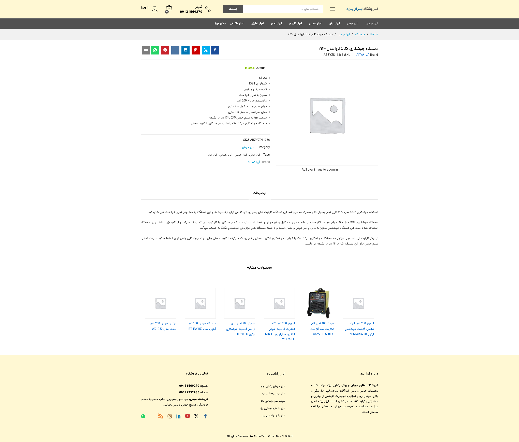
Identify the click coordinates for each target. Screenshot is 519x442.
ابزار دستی (315, 23)
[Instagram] (169, 417)
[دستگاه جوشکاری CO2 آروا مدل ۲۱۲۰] (215, 50)
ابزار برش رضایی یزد (273, 393)
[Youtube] (187, 417)
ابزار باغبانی (236, 23)
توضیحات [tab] (260, 193)
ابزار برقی (352, 23)
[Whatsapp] (143, 417)
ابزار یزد (212, 155)
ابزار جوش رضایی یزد (272, 386)
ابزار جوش (372, 23)
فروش (198, 7)
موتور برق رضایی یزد (273, 401)
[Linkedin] (178, 417)
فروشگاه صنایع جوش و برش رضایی (186, 404)
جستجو (233, 9)
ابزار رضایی (225, 155)
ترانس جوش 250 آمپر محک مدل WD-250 (163, 326)
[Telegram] (151, 417)
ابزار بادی (276, 23)
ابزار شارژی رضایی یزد (272, 408)
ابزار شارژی (257, 23)
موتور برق (220, 23)
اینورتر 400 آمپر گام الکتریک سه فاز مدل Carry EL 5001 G (322, 329)
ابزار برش (334, 23)
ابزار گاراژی (295, 23)
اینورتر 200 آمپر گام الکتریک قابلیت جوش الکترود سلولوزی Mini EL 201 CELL (280, 331)
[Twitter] (196, 417)
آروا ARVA (362, 55)
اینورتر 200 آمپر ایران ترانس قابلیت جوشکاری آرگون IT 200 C (240, 329)
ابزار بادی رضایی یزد (273, 415)
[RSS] (160, 417)
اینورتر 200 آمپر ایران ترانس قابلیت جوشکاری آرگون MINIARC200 (359, 329)
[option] (358, 310)
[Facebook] (205, 417)
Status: (260, 68)
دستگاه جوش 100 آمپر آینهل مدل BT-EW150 (202, 326)
